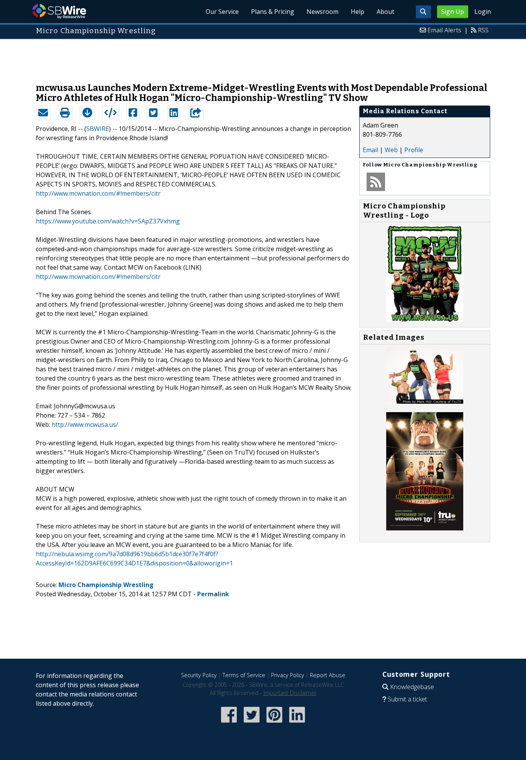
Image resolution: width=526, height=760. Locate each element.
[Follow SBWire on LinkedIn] (297, 723)
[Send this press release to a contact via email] (43, 113)
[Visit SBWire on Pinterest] (274, 723)
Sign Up (452, 11)
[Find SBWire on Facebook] (229, 723)
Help (357, 11)
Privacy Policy (287, 675)
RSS (483, 30)
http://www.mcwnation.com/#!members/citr (98, 193)
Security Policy (199, 675)
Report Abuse (327, 675)
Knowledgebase (412, 687)
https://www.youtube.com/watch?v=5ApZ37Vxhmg (108, 221)
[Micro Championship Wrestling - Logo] (424, 319)
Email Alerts (444, 30)
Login (482, 11)
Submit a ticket (407, 699)
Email (370, 150)
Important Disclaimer (290, 692)
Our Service (222, 11)
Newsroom (322, 11)
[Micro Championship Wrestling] (424, 401)
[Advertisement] (263, 57)
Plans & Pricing (272, 11)
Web (391, 150)
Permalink (213, 594)
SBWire (59, 11)
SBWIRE (97, 128)
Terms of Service (244, 675)
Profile (413, 150)
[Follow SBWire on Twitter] (251, 723)
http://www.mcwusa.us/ (85, 424)
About (385, 11)
